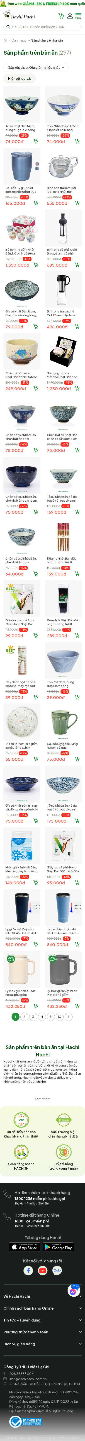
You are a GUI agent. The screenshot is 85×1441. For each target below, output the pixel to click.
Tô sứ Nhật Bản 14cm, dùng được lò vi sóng (20, 128)
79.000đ (14, 326)
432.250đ (15, 1006)
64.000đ (14, 573)
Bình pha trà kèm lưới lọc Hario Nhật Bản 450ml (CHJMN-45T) (61, 191)
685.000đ (57, 265)
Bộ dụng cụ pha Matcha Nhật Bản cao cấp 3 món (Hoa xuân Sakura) (62, 378)
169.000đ (56, 512)
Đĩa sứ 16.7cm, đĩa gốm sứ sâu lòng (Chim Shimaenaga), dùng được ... (21, 749)
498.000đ (57, 326)
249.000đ (15, 388)
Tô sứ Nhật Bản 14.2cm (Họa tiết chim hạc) (62, 128)
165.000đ (15, 203)
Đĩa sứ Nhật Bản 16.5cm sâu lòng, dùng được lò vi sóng (21, 809)
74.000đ (14, 141)
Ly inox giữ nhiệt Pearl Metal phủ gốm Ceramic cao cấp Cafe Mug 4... (62, 996)
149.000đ (15, 882)
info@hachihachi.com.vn (28, 1379)
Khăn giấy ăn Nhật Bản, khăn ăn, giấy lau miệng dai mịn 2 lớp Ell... (21, 871)
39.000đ (14, 697)
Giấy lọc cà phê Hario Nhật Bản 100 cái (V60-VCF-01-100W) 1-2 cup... (63, 873)
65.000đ (14, 759)
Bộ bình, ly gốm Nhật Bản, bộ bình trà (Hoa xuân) (20, 253)
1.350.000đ (17, 265)
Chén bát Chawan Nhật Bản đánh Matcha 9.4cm (21, 377)
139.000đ (56, 573)
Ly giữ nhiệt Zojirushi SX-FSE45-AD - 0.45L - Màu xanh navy (21, 933)
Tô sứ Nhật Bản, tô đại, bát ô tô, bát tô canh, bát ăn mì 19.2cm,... (62, 500)
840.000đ (16, 944)
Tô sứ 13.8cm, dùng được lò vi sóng (60, 684)
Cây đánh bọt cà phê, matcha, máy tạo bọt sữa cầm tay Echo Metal (20, 687)
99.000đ (14, 635)
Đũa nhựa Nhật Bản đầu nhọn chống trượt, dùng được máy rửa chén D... (63, 625)
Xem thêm (42, 1099)
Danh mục (19, 40)
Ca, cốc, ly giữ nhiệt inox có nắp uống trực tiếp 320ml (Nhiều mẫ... (21, 191)
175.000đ (56, 820)
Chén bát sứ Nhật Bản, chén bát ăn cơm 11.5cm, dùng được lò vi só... (21, 440)
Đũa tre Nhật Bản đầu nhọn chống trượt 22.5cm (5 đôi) (61, 562)
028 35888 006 (22, 1374)
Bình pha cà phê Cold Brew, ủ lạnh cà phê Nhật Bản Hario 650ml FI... (62, 255)
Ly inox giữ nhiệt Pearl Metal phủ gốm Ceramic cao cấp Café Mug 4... (21, 996)
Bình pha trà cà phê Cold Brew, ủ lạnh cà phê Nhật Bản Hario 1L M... (62, 317)
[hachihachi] (42, 3)
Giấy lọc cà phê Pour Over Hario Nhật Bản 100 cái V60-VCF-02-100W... (21, 625)
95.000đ (56, 882)
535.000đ (57, 203)
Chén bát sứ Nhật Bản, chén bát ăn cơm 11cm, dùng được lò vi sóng (62, 438)
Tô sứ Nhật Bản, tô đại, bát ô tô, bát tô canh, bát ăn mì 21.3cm (62, 809)
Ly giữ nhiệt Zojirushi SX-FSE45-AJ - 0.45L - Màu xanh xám (63, 933)
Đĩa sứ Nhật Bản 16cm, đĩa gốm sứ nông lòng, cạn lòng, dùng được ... (21, 315)
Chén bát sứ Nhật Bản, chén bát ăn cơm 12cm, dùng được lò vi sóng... (21, 500)
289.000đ (57, 635)
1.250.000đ (59, 388)
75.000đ (14, 450)
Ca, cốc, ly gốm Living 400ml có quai (62, 745)
